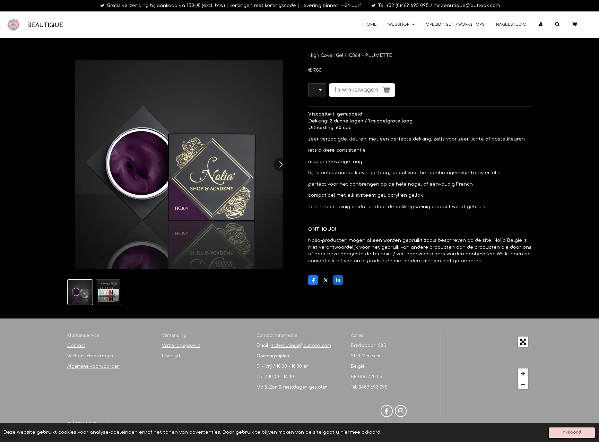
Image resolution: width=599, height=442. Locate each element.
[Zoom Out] (523, 384)
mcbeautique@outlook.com (301, 345)
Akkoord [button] (572, 432)
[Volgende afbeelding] (280, 164)
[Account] (540, 25)
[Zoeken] (557, 24)
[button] (80, 292)
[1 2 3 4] (317, 90)
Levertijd (171, 356)
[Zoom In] (523, 373)
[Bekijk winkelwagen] (574, 25)
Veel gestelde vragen (90, 356)
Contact (76, 345)
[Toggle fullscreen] (523, 342)
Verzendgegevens (181, 345)
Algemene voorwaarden (93, 366)
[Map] (488, 363)
